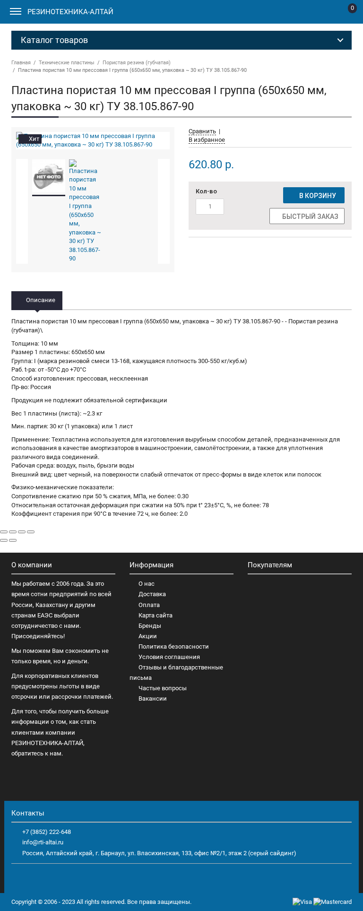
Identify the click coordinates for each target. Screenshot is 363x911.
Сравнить (202, 131)
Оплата (149, 604)
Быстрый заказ (309, 216)
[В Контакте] (35, 878)
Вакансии (152, 698)
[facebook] (18, 878)
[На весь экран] (22, 531)
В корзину (316, 196)
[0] (345, 13)
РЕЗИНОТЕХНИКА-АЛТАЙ (70, 12)
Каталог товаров (54, 40)
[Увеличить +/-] (31, 531)
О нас (146, 583)
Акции (147, 636)
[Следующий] (13, 540)
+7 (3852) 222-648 (46, 831)
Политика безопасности (173, 646)
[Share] (13, 531)
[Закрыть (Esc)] (4, 531)
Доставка (152, 594)
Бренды (149, 625)
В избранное (207, 139)
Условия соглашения (169, 656)
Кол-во (206, 191)
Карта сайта (155, 615)
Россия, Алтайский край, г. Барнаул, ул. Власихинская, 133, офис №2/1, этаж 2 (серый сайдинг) (159, 853)
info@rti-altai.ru (42, 842)
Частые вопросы (162, 688)
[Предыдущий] (4, 540)
